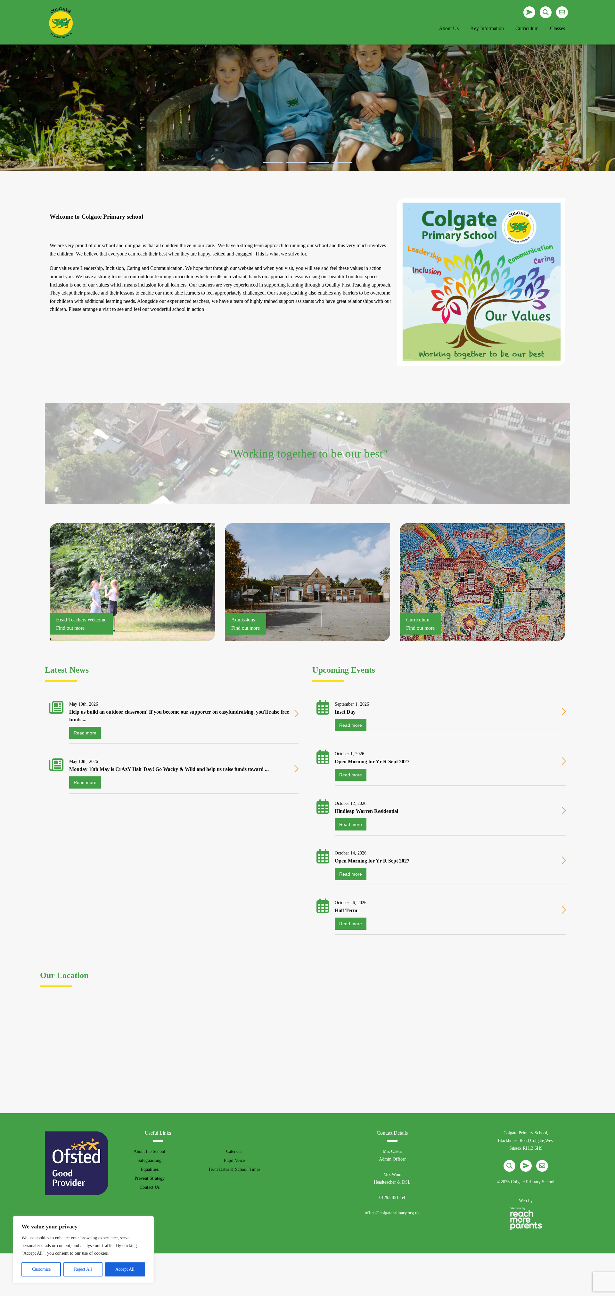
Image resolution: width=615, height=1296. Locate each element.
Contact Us (150, 1187)
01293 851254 (392, 1197)
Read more (85, 732)
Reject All (83, 1269)
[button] (273, 162)
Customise (41, 1269)
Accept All (125, 1269)
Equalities (150, 1169)
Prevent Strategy (150, 1178)
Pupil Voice (234, 1160)
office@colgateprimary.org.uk (392, 1213)
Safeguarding (149, 1160)
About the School (149, 1151)
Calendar (234, 1151)
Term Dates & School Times (234, 1169)
